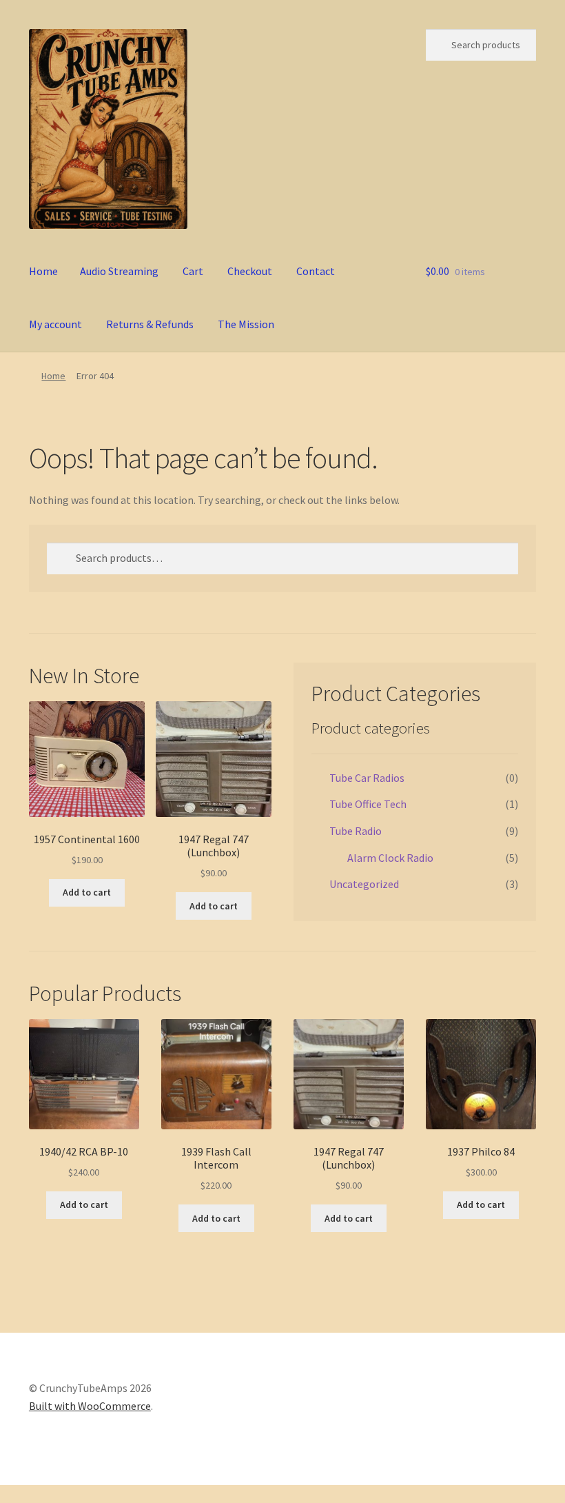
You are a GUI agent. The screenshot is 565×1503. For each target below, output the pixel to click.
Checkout (249, 271)
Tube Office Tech (368, 804)
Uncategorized (364, 884)
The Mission (246, 324)
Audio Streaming (119, 271)
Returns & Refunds (150, 324)
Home (43, 271)
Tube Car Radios (366, 778)
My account (55, 324)
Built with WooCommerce (90, 1406)
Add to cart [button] (87, 892)
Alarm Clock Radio (390, 858)
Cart (193, 271)
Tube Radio (355, 831)
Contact (315, 271)
